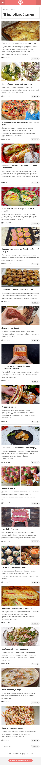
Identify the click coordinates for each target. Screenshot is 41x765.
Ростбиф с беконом (10, 529)
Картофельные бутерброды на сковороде (19, 448)
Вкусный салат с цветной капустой (16, 84)
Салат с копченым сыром (12, 728)
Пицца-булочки (8, 488)
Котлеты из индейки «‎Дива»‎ (13, 567)
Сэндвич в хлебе (8, 407)
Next (34, 746)
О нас (9, 754)
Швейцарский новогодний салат (15, 649)
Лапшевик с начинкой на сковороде (16, 608)
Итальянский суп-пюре (11, 690)
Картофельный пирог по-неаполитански (18, 43)
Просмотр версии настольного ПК (21, 760)
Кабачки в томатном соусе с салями (17, 290)
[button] (2, 2)
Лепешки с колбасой (10, 328)
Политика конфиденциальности (23, 754)
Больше (34, 58)
